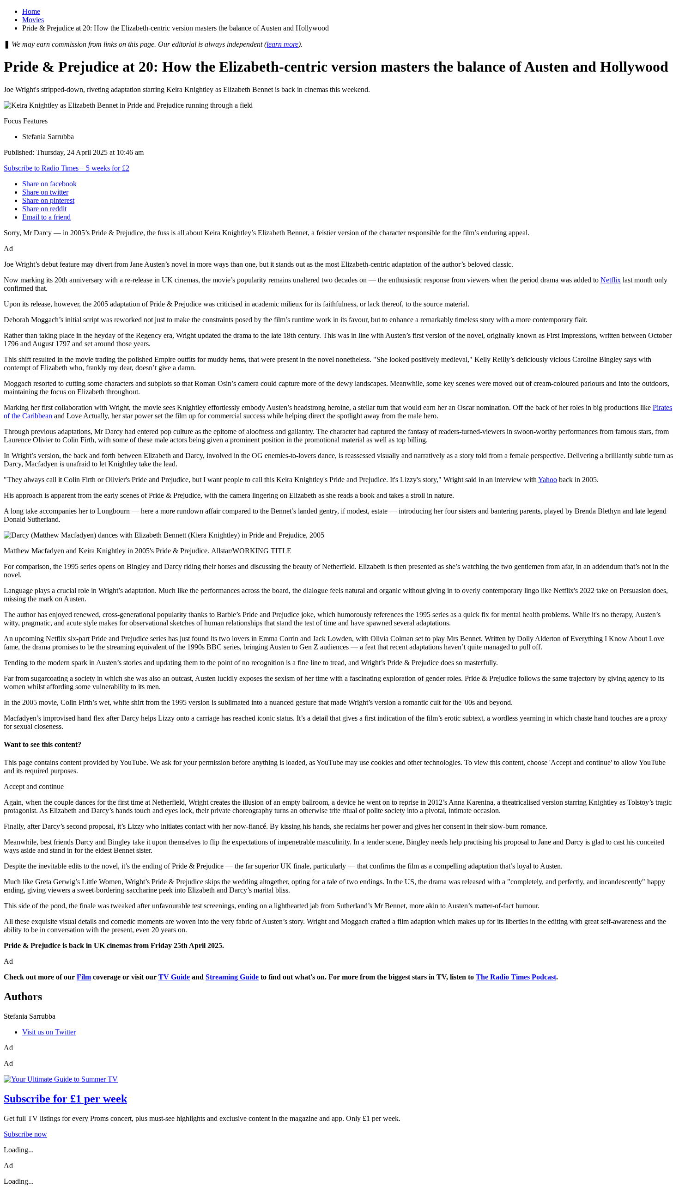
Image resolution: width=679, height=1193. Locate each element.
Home (31, 11)
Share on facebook (49, 184)
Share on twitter (45, 192)
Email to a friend (46, 217)
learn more (282, 44)
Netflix (610, 280)
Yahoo (547, 479)
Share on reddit (44, 209)
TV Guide (174, 977)
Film (84, 977)
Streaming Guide (232, 977)
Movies (33, 20)
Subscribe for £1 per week (65, 1099)
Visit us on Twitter (49, 1032)
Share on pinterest (48, 200)
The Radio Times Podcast (516, 977)
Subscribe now (25, 1134)
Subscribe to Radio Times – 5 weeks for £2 (66, 168)
